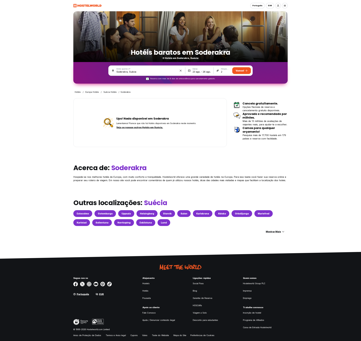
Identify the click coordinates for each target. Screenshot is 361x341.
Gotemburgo (105, 213)
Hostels (145, 283)
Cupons (134, 335)
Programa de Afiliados (253, 320)
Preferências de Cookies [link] (202, 335)
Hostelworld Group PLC (254, 283)
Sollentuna (102, 222)
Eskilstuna (146, 222)
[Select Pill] (278, 5)
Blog (195, 291)
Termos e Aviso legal (116, 335)
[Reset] (180, 70)
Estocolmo (83, 213)
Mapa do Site (179, 335)
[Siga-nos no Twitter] (82, 284)
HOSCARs (197, 305)
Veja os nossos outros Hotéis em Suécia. (139, 127)
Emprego (247, 298)
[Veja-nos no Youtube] (96, 284)
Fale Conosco (149, 313)
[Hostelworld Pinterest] (102, 284)
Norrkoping (124, 222)
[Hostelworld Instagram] (89, 284)
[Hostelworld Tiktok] (109, 284)
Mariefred (263, 213)
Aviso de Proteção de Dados (87, 335)
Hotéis (145, 291)
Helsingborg (147, 213)
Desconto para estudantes (205, 320)
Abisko (222, 213)
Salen (184, 213)
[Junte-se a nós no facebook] (75, 284)
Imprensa (247, 291)
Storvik (167, 213)
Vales (144, 335)
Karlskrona (202, 213)
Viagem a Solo (200, 313)
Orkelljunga (242, 213)
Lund (164, 222)
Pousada (146, 298)
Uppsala (126, 213)
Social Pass (198, 283)
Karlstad (82, 222)
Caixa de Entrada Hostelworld (257, 327)
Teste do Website (160, 335)
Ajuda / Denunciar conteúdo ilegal (158, 320)
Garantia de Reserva (202, 298)
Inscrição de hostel (252, 313)
